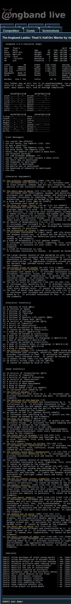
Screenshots (50, 30)
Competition (11, 30)
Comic (31, 30)
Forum (52, 27)
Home (7, 27)
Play (21, 27)
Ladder (36, 27)
